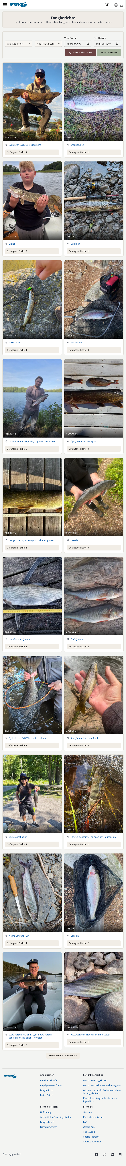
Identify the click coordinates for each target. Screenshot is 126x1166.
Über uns (87, 1112)
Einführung (45, 1112)
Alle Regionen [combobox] (15, 43)
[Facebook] (96, 1154)
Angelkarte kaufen (49, 1080)
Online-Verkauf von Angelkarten (55, 1117)
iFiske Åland (89, 1131)
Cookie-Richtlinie (91, 1136)
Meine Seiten (46, 1095)
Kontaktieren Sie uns (93, 1117)
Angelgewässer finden (51, 1085)
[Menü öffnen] (5, 4)
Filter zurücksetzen (82, 52)
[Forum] (120, 1154)
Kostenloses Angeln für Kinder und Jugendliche (100, 1100)
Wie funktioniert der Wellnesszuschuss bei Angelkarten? (102, 1092)
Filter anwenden (109, 52)
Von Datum (70, 38)
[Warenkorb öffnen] (116, 5)
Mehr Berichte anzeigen (63, 1055)
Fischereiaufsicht (48, 1126)
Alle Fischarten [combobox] (45, 43)
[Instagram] (104, 1154)
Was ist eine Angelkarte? (95, 1080)
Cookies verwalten (92, 1141)
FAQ (85, 1122)
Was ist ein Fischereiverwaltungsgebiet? (102, 1085)
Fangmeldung (47, 1122)
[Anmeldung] (121, 5)
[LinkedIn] (112, 1154)
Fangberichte (46, 1090)
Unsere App (89, 1126)
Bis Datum (100, 38)
